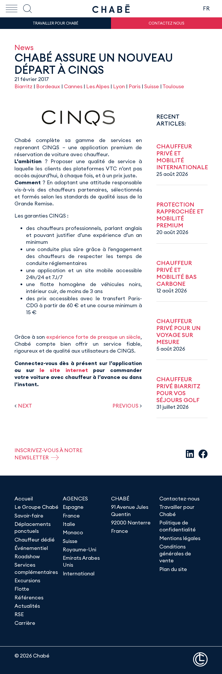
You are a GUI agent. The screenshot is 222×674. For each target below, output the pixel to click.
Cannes (73, 86)
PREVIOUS (125, 405)
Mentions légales (179, 538)
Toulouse (173, 86)
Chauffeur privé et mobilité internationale (182, 157)
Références (28, 597)
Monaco (73, 532)
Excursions (27, 580)
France (71, 515)
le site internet (64, 370)
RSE (19, 614)
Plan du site (173, 569)
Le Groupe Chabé (36, 507)
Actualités (27, 606)
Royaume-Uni (79, 549)
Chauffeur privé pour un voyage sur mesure (178, 331)
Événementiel (31, 548)
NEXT (25, 405)
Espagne (73, 507)
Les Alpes (97, 86)
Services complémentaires (36, 568)
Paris (134, 86)
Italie (69, 524)
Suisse (151, 86)
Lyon (119, 86)
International (79, 573)
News (24, 47)
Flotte (21, 588)
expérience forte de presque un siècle (93, 337)
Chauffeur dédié (34, 539)
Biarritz (23, 86)
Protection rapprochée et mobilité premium (180, 215)
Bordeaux (48, 86)
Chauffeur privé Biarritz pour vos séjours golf (178, 389)
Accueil (23, 498)
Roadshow (27, 556)
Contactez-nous (179, 498)
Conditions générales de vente (175, 553)
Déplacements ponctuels (32, 527)
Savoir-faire (28, 515)
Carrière (24, 623)
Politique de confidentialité (177, 526)
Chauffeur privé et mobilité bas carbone (176, 273)
